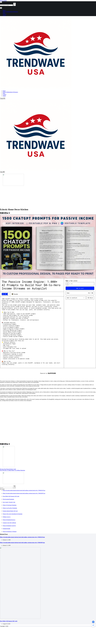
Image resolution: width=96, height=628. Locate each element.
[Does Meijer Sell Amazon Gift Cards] (20, 618)
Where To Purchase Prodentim (9, 505)
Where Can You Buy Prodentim (10, 508)
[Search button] (14, 487)
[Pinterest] (4, 213)
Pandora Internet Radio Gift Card (10, 511)
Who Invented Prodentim (8, 499)
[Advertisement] (48, 197)
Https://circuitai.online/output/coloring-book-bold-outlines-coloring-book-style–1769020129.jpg (24, 490)
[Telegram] (9, 213)
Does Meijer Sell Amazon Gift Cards (11, 496)
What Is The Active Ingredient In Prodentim (12, 513)
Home (4, 90)
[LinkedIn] (6, 213)
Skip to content (3, 0)
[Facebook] (1, 213)
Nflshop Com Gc (6, 516)
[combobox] (6, 488)
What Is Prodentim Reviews (9, 519)
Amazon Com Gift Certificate (9, 522)
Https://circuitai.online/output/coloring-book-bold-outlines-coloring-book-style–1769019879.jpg (24, 493)
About (4, 95)
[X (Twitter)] (2, 213)
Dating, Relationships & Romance (10, 92)
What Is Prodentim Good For (9, 525)
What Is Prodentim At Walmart (9, 531)
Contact (4, 94)
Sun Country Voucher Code (9, 502)
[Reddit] (7, 213)
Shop (4, 93)
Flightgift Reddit (6, 528)
